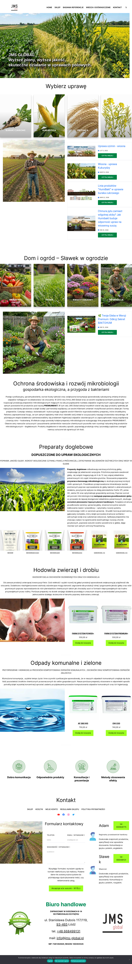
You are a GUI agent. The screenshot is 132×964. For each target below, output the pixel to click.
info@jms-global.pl (70, 938)
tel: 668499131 (121, 858)
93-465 (62, 924)
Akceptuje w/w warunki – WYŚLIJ (65, 888)
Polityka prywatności (78, 961)
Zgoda (50, 961)
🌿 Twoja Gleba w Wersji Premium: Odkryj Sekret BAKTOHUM (112, 319)
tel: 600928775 (121, 825)
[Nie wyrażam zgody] (129, 960)
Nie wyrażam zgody (61, 961)
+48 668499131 (68, 931)
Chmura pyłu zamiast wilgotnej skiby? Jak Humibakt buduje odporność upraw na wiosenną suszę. (110, 218)
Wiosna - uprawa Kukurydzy (107, 166)
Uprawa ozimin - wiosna (111, 146)
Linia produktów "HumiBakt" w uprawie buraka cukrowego (110, 189)
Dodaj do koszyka (83, 643)
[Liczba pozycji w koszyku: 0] (126, 7)
